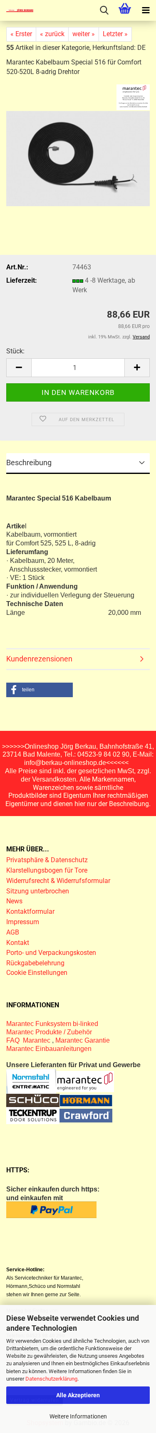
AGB (12, 932)
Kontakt (17, 943)
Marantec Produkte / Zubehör (49, 1032)
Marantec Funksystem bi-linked (52, 1023)
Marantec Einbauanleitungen (49, 1048)
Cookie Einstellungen (36, 973)
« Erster (21, 34)
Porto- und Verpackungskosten (51, 953)
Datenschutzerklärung (51, 1379)
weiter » (83, 34)
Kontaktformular (30, 911)
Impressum (22, 922)
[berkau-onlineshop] (16, 10)
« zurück (52, 34)
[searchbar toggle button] (104, 10)
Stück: (15, 351)
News (14, 901)
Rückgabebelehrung (35, 963)
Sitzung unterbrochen (37, 891)
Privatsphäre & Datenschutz (47, 860)
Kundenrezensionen (39, 658)
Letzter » (115, 34)
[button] (18, 367)
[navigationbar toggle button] (145, 10)
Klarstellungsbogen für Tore (46, 870)
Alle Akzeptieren (78, 1395)
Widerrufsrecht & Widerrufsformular (58, 881)
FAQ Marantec (29, 1040)
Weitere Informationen (78, 1416)
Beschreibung (29, 462)
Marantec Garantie (82, 1040)
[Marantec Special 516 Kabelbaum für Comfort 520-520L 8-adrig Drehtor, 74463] (78, 154)
